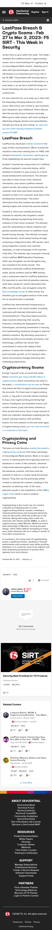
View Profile (18, 596)
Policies (28, 922)
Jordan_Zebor (17, 589)
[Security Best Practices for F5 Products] (26, 657)
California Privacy (26, 926)
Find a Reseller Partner (26, 887)
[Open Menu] (48, 20)
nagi (12, 742)
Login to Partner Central (26, 895)
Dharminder (15, 763)
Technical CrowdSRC (26, 813)
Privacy (37, 922)
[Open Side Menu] (4, 12)
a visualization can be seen (26, 384)
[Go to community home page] (19, 12)
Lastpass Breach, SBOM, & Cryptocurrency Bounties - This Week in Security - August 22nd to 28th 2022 (29, 713)
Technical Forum (26, 807)
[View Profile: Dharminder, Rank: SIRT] (6, 760)
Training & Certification (26, 853)
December (17, 155)
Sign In (45, 12)
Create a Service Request (26, 870)
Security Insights (11, 20)
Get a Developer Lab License (26, 821)
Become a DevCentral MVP (26, 824)
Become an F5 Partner (26, 893)
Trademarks (18, 922)
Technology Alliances (26, 890)
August (42, 155)
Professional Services (26, 867)
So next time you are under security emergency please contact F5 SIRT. (25, 129)
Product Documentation (26, 836)
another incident (33, 143)
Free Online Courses (26, 850)
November (28, 155)
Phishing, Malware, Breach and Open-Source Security (28, 759)
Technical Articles (10, 680)
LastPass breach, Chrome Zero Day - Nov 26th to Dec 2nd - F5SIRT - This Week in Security (28, 738)
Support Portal (26, 875)
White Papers (26, 839)
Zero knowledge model (13, 291)
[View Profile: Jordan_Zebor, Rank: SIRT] (6, 591)
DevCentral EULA (26, 819)
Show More (27, 783)
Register (35, 12)
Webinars (26, 847)
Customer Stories (26, 844)
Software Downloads (26, 873)
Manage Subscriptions (26, 864)
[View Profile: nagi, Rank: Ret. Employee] (6, 739)
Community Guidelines (26, 816)
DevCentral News (26, 805)
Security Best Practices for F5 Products (25, 676)
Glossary (26, 841)
